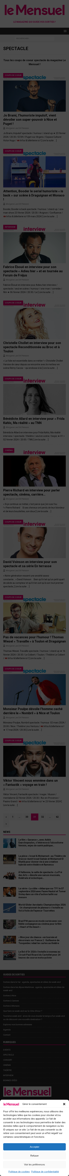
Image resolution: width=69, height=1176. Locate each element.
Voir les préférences (34, 1164)
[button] (64, 1104)
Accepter (34, 1146)
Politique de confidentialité (45, 1171)
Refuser (34, 1155)
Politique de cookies (19, 1171)
